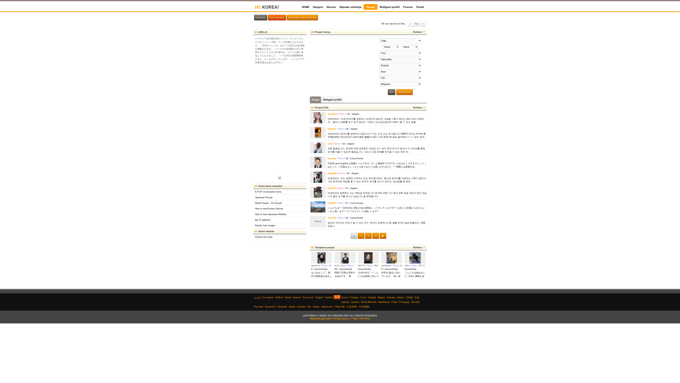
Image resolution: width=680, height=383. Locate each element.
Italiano (400, 297)
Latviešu (355, 302)
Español (329, 297)
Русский (258, 306)
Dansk (288, 297)
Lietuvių (345, 302)
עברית (363, 297)
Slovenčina (270, 306)
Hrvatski (372, 297)
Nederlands (384, 302)
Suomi (344, 297)
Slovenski (282, 306)
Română (415, 302)
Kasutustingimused (320, 318)
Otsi (391, 92)
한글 (417, 297)
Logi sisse (260, 17)
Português (404, 302)
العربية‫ (257, 297)
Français (354, 297)
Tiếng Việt (339, 306)
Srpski (292, 306)
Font (417, 24)
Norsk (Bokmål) (368, 302)
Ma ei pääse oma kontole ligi (302, 17)
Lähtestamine (404, 92)
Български (268, 297)
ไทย (309, 306)
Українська (327, 306)
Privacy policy (341, 318)
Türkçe (316, 306)
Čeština (279, 297)
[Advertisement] (339, 62)
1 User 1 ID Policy (360, 318)
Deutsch (297, 297)
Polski (394, 302)
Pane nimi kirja (277, 17)
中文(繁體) (364, 306)
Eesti (337, 297)
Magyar (381, 297)
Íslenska (391, 297)
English (319, 297)
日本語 (409, 297)
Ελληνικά (308, 297)
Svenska (301, 306)
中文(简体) (352, 306)
